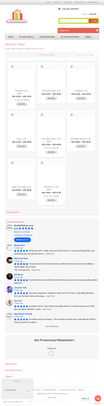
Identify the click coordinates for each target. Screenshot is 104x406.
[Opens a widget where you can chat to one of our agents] (17, 391)
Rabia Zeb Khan (21, 258)
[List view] (11, 54)
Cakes (13, 48)
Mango (88, 36)
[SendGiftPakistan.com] (16, 16)
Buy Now (21, 104)
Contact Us (68, 2)
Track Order (79, 2)
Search (93, 21)
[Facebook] (51, 353)
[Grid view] (8, 54)
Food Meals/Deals (47, 36)
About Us (57, 2)
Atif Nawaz (18, 274)
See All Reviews (52, 326)
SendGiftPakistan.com (58, 393)
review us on (21, 239)
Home (48, 2)
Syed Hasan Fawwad (23, 314)
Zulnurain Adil (20, 287)
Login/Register (92, 2)
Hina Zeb (18, 300)
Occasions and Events (70, 36)
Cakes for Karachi (24, 48)
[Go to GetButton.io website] (98, 403)
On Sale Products (26, 36)
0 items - (89, 14)
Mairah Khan (19, 245)
